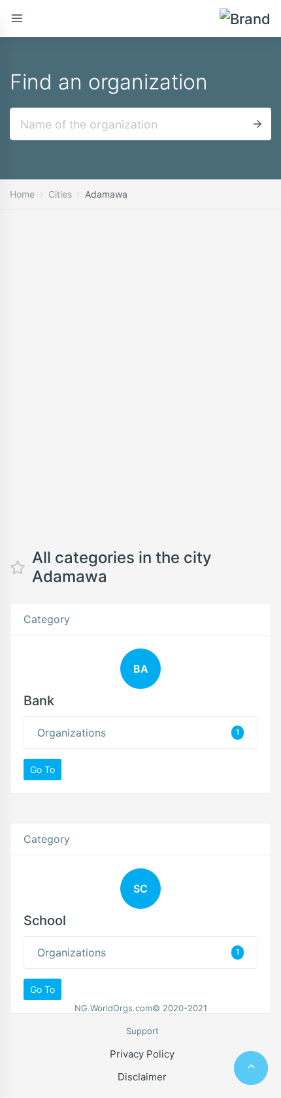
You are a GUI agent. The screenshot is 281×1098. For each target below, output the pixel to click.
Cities (60, 194)
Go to (42, 769)
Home (22, 194)
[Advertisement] (140, 389)
